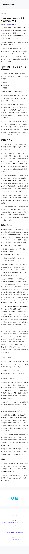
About (12, 549)
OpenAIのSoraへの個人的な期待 (14, 532)
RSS (21, 549)
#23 (15, 24)
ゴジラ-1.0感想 (14, 539)
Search (17, 549)
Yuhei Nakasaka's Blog (8, 4)
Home (8, 549)
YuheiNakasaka (9, 24)
